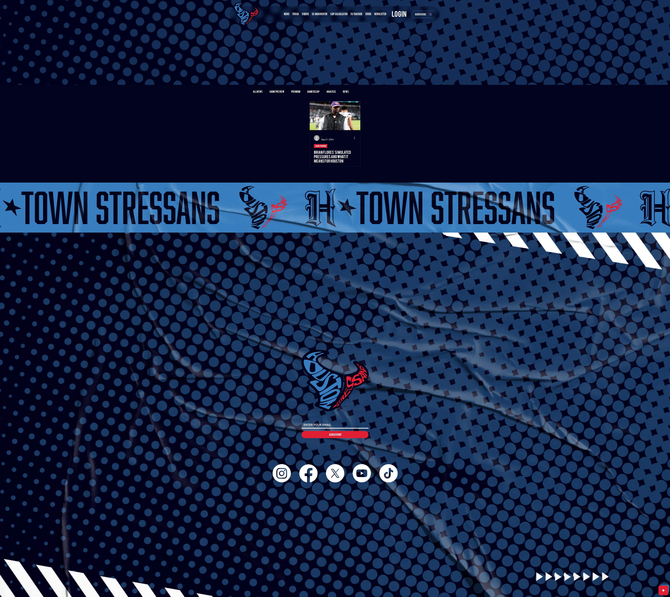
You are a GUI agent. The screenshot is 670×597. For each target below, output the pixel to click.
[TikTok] (388, 473)
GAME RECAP (313, 92)
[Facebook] (308, 473)
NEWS (346, 92)
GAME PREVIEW (277, 92)
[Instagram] (282, 473)
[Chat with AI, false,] (663, 590)
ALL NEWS (258, 92)
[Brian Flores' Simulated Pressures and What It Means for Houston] (335, 115)
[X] (335, 473)
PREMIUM (295, 92)
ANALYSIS (331, 92)
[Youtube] (362, 473)
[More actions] (355, 138)
